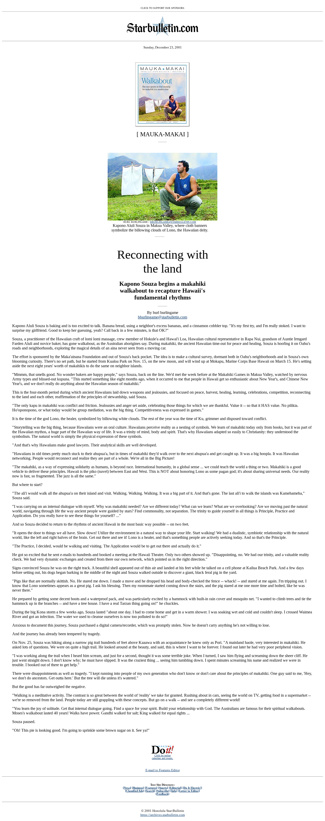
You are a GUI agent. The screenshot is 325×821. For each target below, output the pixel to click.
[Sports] (163, 787)
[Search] (150, 790)
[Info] (173, 790)
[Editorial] (175, 787)
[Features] (151, 787)
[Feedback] (162, 793)
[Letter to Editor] (189, 790)
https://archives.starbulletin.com (162, 815)
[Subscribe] (163, 790)
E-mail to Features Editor (162, 770)
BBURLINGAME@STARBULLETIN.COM (173, 222)
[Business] (138, 787)
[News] (127, 787)
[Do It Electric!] (192, 787)
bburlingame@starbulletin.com (162, 317)
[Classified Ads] (134, 790)
